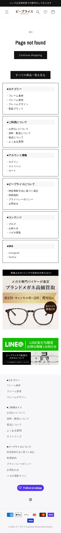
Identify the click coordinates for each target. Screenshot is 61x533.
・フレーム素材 (14, 95)
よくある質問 (14, 430)
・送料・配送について (18, 133)
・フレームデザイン (17, 104)
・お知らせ (12, 228)
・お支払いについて (17, 128)
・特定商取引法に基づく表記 (22, 190)
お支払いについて (16, 412)
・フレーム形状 (14, 99)
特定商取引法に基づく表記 (20, 452)
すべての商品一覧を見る (30, 75)
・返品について (14, 137)
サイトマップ (14, 436)
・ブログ (11, 224)
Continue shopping (30, 55)
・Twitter (11, 257)
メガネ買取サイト (17, 475)
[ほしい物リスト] (45, 12)
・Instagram (13, 252)
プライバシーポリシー (19, 463)
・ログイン (12, 161)
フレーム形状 (14, 391)
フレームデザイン (17, 397)
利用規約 (12, 457)
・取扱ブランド (14, 108)
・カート (11, 170)
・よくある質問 (14, 141)
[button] (7, 12)
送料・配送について (18, 418)
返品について (14, 424)
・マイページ (13, 166)
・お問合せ (12, 203)
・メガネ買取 (13, 232)
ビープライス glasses (25, 527)
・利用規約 (12, 195)
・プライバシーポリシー (19, 199)
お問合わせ (13, 469)
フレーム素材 (14, 385)
